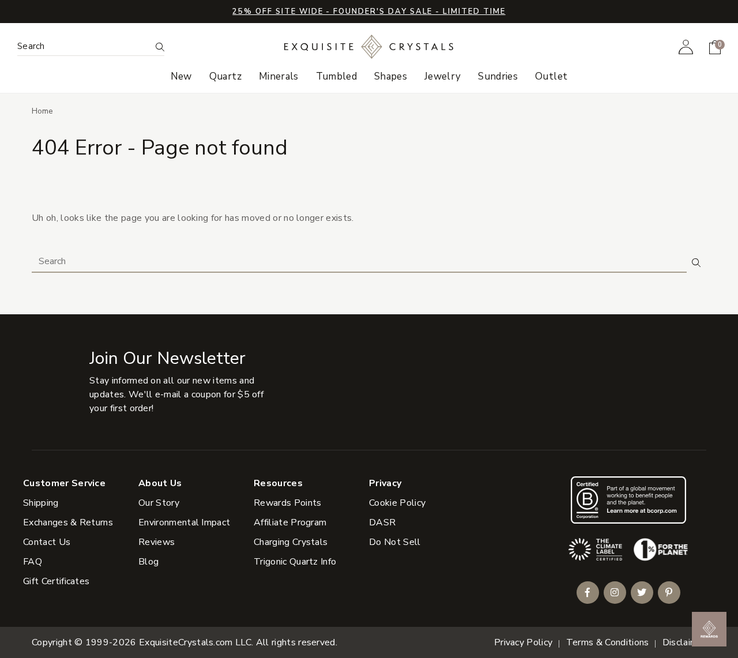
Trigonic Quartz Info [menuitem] (295, 561)
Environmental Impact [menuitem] (184, 522)
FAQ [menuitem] (32, 561)
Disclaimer (684, 642)
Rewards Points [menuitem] (287, 503)
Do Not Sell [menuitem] (395, 542)
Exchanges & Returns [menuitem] (68, 522)
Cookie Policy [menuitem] (397, 503)
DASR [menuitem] (382, 522)
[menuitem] (686, 46)
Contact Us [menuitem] (46, 542)
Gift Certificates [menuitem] (56, 581)
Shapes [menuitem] (390, 76)
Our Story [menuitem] (158, 503)
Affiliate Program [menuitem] (290, 522)
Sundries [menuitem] (498, 76)
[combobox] (83, 46)
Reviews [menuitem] (156, 542)
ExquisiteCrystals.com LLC (195, 642)
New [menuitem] (181, 76)
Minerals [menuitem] (279, 76)
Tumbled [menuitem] (336, 76)
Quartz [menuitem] (225, 76)
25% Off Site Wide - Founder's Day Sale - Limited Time (368, 11)
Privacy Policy (523, 642)
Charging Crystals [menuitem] (290, 542)
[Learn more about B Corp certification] (628, 499)
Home (42, 111)
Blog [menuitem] (148, 561)
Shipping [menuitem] (41, 503)
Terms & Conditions (607, 642)
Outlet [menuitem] (551, 76)
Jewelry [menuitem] (442, 76)
